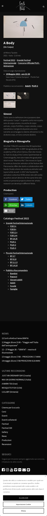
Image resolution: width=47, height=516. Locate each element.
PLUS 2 (13, 245)
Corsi (4, 411)
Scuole (13, 286)
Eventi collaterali (9, 420)
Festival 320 (7, 428)
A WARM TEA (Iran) (10, 383)
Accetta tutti (23, 498)
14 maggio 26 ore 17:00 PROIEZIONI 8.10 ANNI (21, 361)
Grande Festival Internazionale (19, 223)
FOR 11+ (13, 232)
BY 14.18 (13, 265)
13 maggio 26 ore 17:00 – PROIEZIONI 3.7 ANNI (21, 356)
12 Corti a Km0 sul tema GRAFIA (15, 338)
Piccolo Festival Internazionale (19, 253)
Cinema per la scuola (11, 407)
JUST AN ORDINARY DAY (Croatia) (16, 375)
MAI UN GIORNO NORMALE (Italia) (16, 379)
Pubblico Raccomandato (17, 270)
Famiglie (13, 289)
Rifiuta (23, 511)
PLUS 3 (13, 248)
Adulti (12, 283)
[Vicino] (45, 476)
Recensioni (6, 444)
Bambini (13, 273)
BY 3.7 (12, 256)
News (4, 436)
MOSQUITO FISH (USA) (12, 387)
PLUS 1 (13, 242)
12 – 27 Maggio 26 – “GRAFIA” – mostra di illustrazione (19, 351)
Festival (5, 424)
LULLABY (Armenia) (10, 392)
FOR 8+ (13, 229)
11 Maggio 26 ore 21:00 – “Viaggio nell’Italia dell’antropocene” (20, 344)
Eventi (4, 415)
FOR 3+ (13, 226)
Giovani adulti (16, 279)
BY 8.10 (13, 259)
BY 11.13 (13, 262)
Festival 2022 (9, 60)
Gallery (5, 432)
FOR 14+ (13, 235)
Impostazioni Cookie (23, 504)
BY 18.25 (13, 238)
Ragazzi (13, 276)
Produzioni (6, 440)
